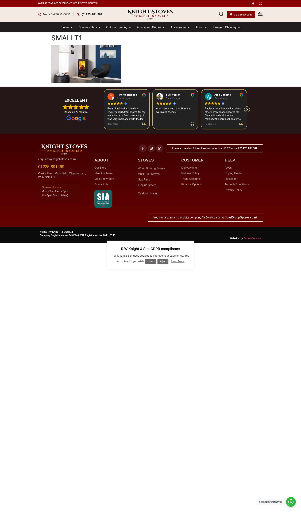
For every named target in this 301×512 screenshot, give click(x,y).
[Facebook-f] (253, 3)
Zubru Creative (252, 238)
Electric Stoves (147, 185)
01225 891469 (248, 148)
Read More (177, 261)
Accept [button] (150, 261)
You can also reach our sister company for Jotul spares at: (205, 217)
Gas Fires (144, 179)
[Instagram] (260, 3)
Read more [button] (112, 124)
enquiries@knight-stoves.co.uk (57, 159)
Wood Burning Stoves (151, 168)
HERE (227, 148)
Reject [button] (163, 261)
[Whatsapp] (159, 148)
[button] (67, 27)
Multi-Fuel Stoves (149, 173)
